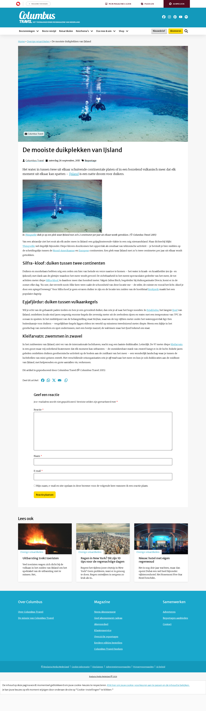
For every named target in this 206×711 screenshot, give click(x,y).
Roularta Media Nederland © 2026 (103, 676)
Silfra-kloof (52, 280)
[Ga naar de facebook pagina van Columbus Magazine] (164, 17)
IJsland (74, 174)
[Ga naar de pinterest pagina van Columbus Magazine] (175, 17)
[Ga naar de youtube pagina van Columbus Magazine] (180, 17)
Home (21, 41)
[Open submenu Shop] (127, 31)
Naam (38, 456)
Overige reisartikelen (38, 41)
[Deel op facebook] (42, 380)
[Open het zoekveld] (186, 31)
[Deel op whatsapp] (48, 380)
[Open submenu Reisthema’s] (91, 31)
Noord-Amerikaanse (64, 250)
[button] (177, 4)
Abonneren (175, 31)
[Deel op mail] (59, 380)
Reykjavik (153, 289)
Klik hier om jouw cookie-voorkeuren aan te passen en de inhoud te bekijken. (148, 685)
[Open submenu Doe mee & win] (114, 31)
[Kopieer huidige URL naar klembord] (66, 380)
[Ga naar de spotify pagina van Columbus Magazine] (186, 17)
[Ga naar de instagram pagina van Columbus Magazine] (169, 17)
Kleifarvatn (177, 344)
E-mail (38, 470)
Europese (84, 250)
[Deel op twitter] (54, 380)
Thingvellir (31, 234)
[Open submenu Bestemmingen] (37, 31)
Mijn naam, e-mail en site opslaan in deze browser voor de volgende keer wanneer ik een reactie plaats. (92, 485)
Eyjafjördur (153, 310)
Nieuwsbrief (159, 31)
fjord (175, 310)
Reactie (39, 409)
